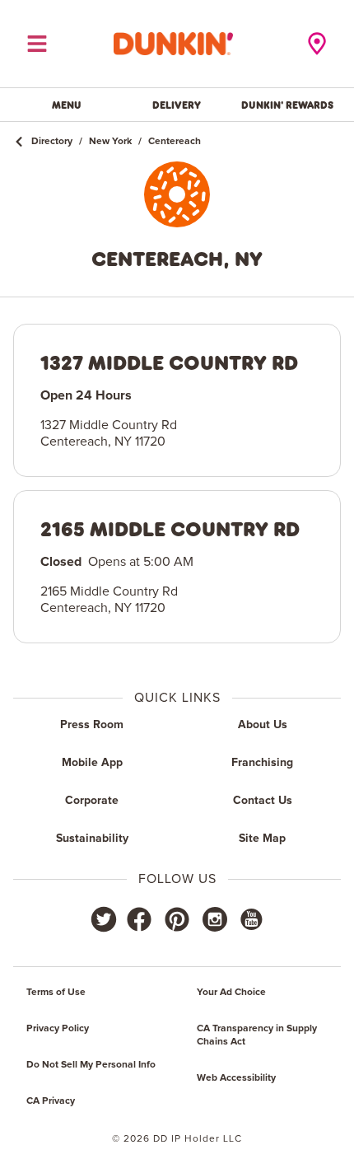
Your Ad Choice (231, 993)
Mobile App (92, 763)
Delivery (176, 105)
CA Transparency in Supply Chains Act (257, 1035)
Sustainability (92, 838)
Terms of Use (56, 993)
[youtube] (250, 919)
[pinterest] (177, 919)
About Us (262, 725)
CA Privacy (50, 1101)
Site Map (262, 838)
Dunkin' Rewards (287, 105)
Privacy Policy (57, 1029)
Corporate (92, 800)
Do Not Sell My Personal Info (91, 1065)
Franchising (262, 763)
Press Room (91, 725)
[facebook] (139, 919)
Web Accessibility (236, 1078)
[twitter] (103, 919)
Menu (67, 105)
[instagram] (215, 919)
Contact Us (262, 800)
